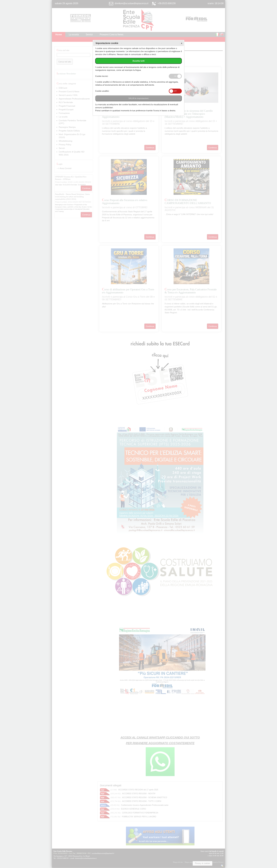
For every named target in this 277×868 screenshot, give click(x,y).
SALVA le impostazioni (138, 98)
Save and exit (181, 43)
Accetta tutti (138, 61)
